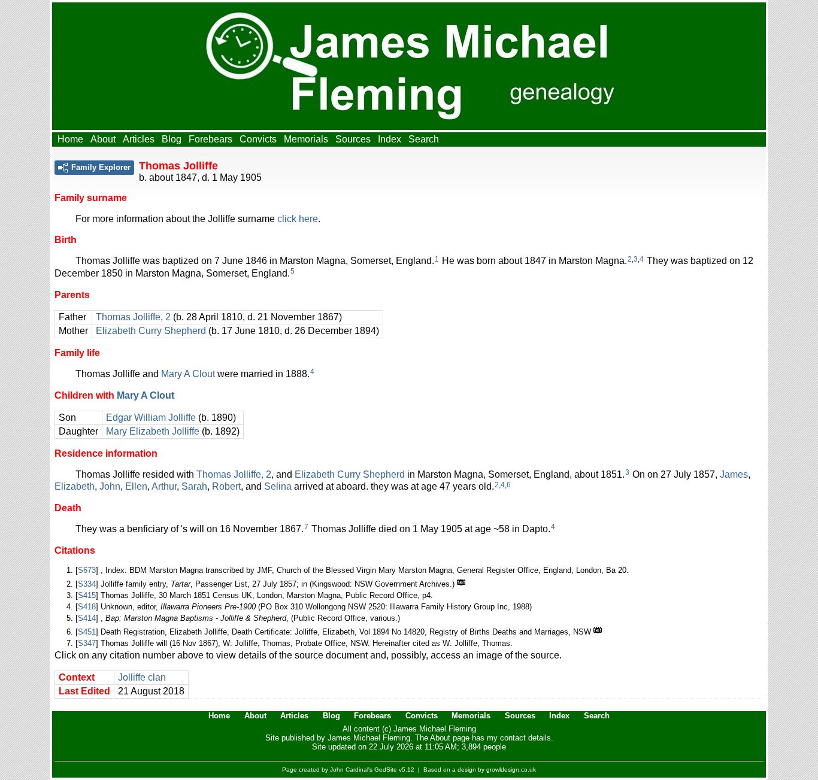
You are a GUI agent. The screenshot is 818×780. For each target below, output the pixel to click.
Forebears (210, 139)
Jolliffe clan (142, 677)
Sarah (194, 486)
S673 (87, 570)
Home (70, 139)
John (109, 486)
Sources (353, 139)
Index (389, 139)
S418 (87, 606)
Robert (226, 486)
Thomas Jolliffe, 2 (133, 317)
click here (297, 219)
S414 (87, 618)
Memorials (306, 139)
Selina (278, 486)
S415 (87, 595)
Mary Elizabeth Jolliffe (152, 431)
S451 (87, 631)
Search (423, 139)
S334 (87, 583)
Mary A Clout (188, 374)
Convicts (258, 139)
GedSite (385, 769)
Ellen (136, 486)
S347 (87, 643)
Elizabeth (74, 486)
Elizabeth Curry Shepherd (151, 331)
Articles (138, 139)
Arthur (164, 486)
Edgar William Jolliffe (151, 417)
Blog (171, 139)
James (734, 474)
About (103, 139)
